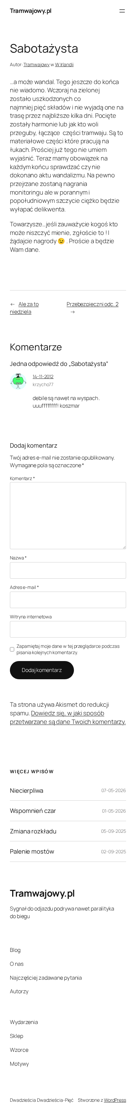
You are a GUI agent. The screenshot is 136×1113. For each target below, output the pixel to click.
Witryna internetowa (31, 616)
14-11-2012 (43, 376)
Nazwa (18, 558)
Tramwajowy (36, 64)
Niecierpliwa (26, 790)
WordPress (115, 1100)
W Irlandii (64, 64)
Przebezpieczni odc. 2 (93, 304)
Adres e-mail (24, 587)
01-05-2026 (114, 811)
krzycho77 (43, 384)
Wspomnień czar (33, 810)
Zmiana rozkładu (33, 831)
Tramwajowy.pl (30, 10)
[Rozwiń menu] (122, 11)
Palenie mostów (32, 851)
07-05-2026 (113, 790)
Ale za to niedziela (24, 307)
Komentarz (22, 478)
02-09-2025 (113, 851)
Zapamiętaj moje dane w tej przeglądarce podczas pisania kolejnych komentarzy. (68, 649)
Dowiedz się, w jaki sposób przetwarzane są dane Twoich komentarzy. (68, 717)
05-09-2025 (113, 831)
